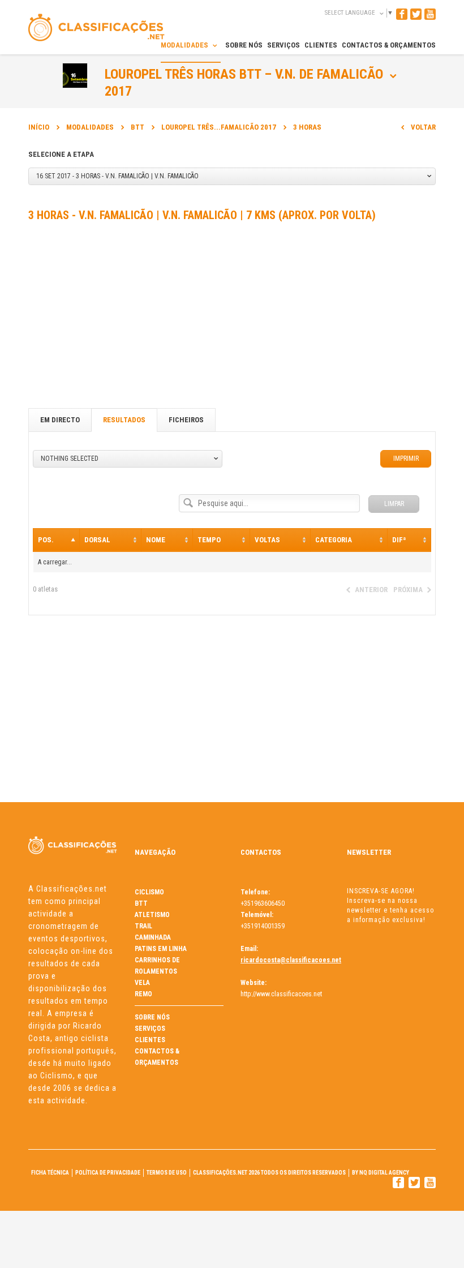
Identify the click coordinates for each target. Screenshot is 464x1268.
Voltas (267, 540)
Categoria (333, 540)
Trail (143, 926)
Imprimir (406, 458)
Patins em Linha (161, 949)
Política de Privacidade (107, 1173)
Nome (155, 540)
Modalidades (90, 127)
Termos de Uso (167, 1173)
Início (38, 127)
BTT (137, 127)
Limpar (394, 504)
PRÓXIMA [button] (408, 589)
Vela (142, 983)
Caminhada (153, 937)
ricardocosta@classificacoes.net (290, 960)
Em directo (60, 419)
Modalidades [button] (185, 45)
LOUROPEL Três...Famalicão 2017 (218, 127)
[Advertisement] (232, 317)
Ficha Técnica (50, 1173)
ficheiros (186, 419)
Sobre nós (152, 1017)
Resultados (124, 419)
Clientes (150, 1040)
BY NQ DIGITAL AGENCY (380, 1173)
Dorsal (97, 540)
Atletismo (152, 915)
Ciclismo (149, 892)
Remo (143, 994)
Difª (399, 540)
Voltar (423, 127)
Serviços (150, 1029)
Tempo (209, 540)
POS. (46, 540)
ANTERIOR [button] (371, 589)
